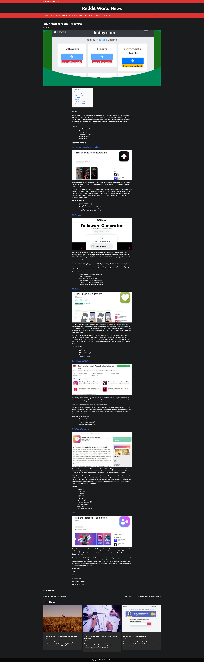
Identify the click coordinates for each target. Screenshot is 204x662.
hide (81, 89)
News (58, 15)
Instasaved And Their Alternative (135, 636)
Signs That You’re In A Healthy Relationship (61, 636)
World (64, 15)
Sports (91, 15)
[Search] (158, 15)
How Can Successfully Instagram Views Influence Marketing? (101, 637)
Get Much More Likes (80, 429)
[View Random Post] (156, 15)
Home (46, 15)
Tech (52, 15)
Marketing (82, 15)
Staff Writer (47, 638)
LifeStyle (47, 634)
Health (98, 15)
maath (47, 27)
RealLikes (76, 288)
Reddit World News (102, 8)
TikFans (75, 513)
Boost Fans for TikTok (81, 361)
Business (72, 15)
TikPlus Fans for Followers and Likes (86, 147)
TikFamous (76, 215)
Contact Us (106, 15)
